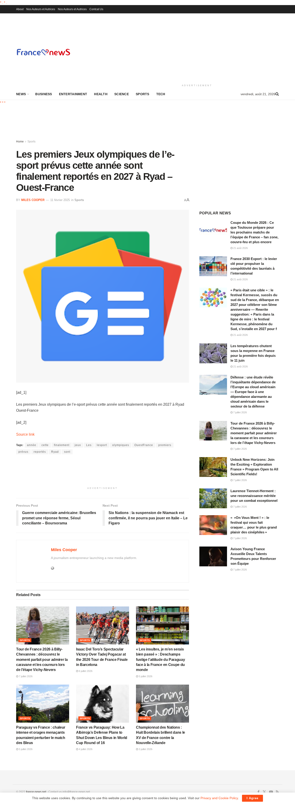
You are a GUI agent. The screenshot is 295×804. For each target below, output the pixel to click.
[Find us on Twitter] (264, 792)
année (31, 445)
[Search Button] (277, 94)
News (21, 94)
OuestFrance (143, 445)
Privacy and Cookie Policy (219, 798)
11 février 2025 (60, 200)
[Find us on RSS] (277, 792)
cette (45, 445)
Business (43, 94)
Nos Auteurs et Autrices (40, 9)
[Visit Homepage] (43, 52)
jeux (78, 445)
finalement (61, 445)
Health (100, 94)
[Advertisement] (197, 48)
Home (20, 141)
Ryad (55, 451)
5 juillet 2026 (145, 676)
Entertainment (73, 94)
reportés (40, 451)
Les (88, 445)
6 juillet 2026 (85, 671)
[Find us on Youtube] (271, 792)
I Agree (252, 798)
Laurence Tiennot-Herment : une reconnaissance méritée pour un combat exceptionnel (253, 495)
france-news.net (36, 791)
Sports (142, 94)
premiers (164, 445)
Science (121, 94)
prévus (23, 451)
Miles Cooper (32, 200)
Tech (160, 94)
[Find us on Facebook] (258, 792)
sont (67, 451)
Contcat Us (96, 9)
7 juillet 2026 (25, 676)
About (20, 9)
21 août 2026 (240, 248)
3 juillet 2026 (145, 749)
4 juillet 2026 (85, 749)
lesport (102, 445)
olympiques (120, 445)
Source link (25, 434)
